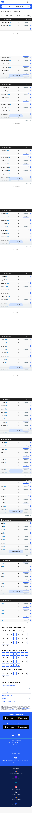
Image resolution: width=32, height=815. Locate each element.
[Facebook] (13, 735)
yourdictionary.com (25, 708)
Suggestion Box (16, 753)
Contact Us (16, 747)
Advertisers (16, 745)
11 (3, 677)
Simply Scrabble (16, 789)
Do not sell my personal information (16, 764)
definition (26, 22)
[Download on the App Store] (9, 718)
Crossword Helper (16, 778)
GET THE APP (16, 2)
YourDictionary (16, 805)
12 (7, 677)
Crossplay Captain (16, 794)
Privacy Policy (16, 749)
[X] (16, 735)
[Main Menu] (30, 2)
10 (26, 673)
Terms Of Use (16, 751)
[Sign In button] (27, 2)
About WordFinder (16, 740)
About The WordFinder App (16, 742)
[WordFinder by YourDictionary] (3, 2)
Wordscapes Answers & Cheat (16, 773)
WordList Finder (16, 784)
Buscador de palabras (16, 799)
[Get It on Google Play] (22, 718)
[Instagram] (19, 735)
